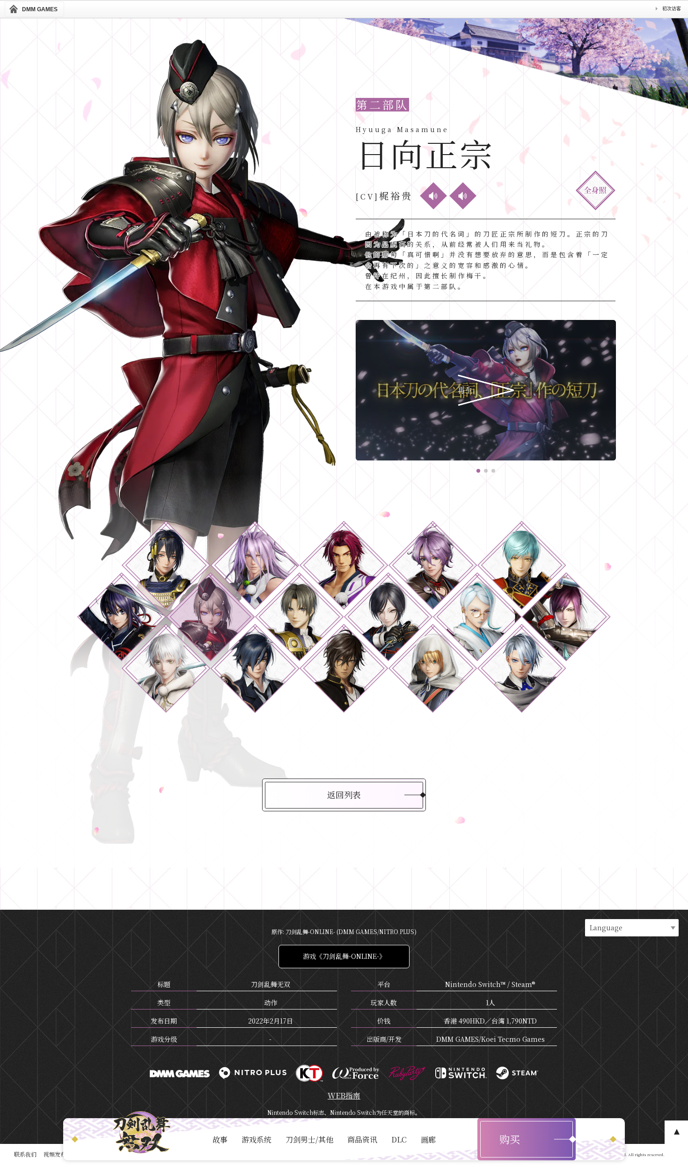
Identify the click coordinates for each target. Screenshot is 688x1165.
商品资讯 (362, 1140)
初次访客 (671, 8)
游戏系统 (256, 1140)
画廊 (428, 1140)
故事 (219, 1140)
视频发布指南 (60, 1154)
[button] (478, 471)
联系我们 (25, 1154)
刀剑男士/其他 (309, 1140)
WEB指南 (344, 1095)
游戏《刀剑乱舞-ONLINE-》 (344, 956)
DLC (399, 1140)
